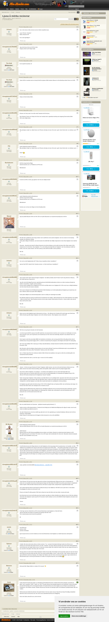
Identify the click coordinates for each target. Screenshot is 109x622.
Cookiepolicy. (26, 620)
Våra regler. (33, 620)
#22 (77, 462)
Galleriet (17, 8)
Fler (84, 97)
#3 (77, 60)
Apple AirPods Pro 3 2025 (93, 30)
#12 (77, 213)
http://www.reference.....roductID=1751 (43, 465)
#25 (77, 524)
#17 (77, 327)
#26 (77, 541)
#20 (77, 421)
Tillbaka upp (22, 40)
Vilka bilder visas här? (93, 97)
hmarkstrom (96, 79)
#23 (77, 478)
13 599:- (89, 28)
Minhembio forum (5, 614)
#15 (77, 274)
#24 (77, 508)
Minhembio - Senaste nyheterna (91, 13)
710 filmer (11, 533)
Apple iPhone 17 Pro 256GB (93, 25)
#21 (77, 443)
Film (26, 8)
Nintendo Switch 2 (91, 36)
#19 (77, 401)
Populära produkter (87, 17)
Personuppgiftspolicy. (41, 620)
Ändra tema (6, 616)
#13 (77, 234)
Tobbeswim (96, 60)
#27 (77, 563)
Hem (7, 8)
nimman (95, 70)
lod (94, 53)
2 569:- (88, 33)
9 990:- (88, 22)
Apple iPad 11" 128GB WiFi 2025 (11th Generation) (94, 42)
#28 (77, 579)
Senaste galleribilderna (87, 49)
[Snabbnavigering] (78, 12)
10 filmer (11, 439)
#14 (77, 258)
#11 (77, 193)
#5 (77, 94)
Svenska (13, 616)
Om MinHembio (32, 8)
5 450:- (88, 38)
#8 (77, 143)
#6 (77, 110)
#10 (77, 176)
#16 (77, 310)
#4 (77, 77)
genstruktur (96, 89)
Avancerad (77, 19)
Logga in (77, 8)
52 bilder (11, 438)
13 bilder (11, 595)
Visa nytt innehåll (71, 12)
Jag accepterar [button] (64, 616)
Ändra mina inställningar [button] (79, 616)
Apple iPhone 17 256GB (92, 20)
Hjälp (18, 616)
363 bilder (11, 70)
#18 (77, 364)
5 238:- (88, 44)
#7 (77, 127)
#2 (77, 44)
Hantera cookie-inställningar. (53, 620)
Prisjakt (41, 9)
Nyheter (12, 8)
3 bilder (11, 550)
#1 (77, 27)
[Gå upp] (40, 617)
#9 (77, 160)
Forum (22, 8)
